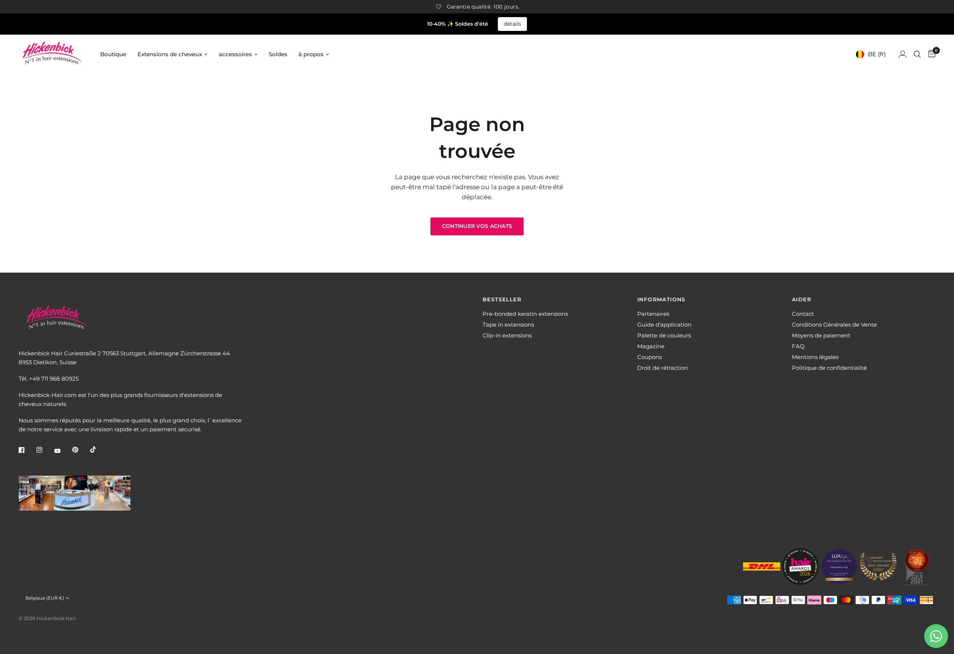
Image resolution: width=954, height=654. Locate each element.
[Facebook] (27, 450)
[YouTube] (62, 450)
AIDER (801, 299)
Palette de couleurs (664, 335)
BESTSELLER (502, 299)
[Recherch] (917, 54)
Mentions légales (815, 357)
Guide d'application (664, 324)
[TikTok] (98, 449)
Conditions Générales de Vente (834, 324)
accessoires (235, 54)
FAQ (798, 346)
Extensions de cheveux (170, 54)
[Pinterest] (80, 450)
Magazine (650, 346)
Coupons (649, 357)
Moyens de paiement (821, 335)
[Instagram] (45, 450)
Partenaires (653, 313)
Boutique (113, 54)
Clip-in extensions (507, 335)
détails (512, 23)
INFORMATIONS (661, 299)
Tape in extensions (508, 324)
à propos (310, 54)
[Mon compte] (902, 54)
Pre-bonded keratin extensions (525, 313)
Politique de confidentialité (829, 367)
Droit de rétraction (662, 367)
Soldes (278, 54)
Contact (803, 313)
